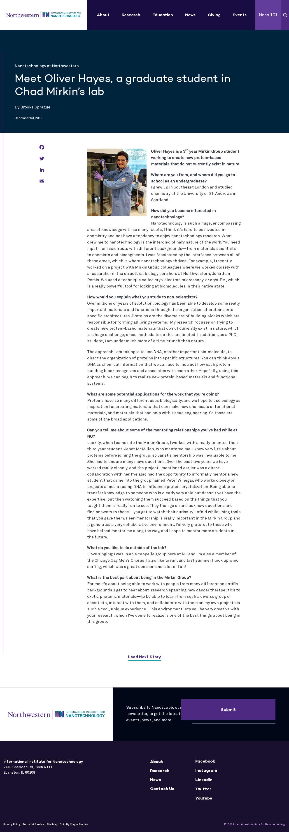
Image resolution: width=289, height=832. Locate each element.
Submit (228, 709)
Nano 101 (268, 14)
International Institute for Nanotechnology (43, 15)
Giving (214, 14)
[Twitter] (42, 158)
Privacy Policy (12, 824)
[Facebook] (42, 147)
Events (240, 14)
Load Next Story (144, 656)
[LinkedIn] (42, 170)
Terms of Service (33, 824)
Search (285, 15)
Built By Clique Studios (74, 824)
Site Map (52, 824)
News (190, 14)
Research (131, 14)
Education (162, 14)
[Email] (42, 181)
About (103, 14)
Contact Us (162, 788)
